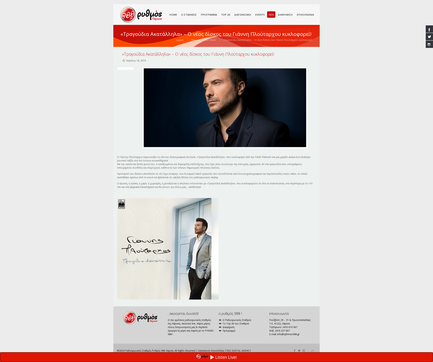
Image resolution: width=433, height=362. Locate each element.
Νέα (193, 39)
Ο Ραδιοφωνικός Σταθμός (236, 320)
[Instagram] (303, 350)
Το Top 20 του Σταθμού (235, 323)
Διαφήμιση (228, 327)
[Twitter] (299, 350)
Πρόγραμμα (228, 330)
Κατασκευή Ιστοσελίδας (211, 350)
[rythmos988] (141, 14)
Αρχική (180, 39)
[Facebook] (294, 350)
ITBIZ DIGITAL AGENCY (238, 350)
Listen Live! (226, 357)
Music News (209, 39)
